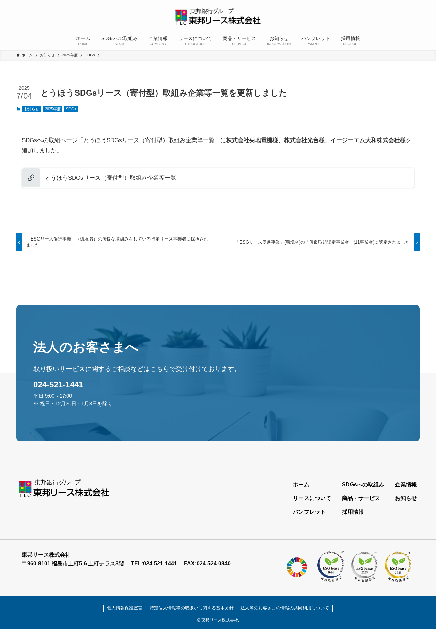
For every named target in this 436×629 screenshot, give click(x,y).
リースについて (312, 498)
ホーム (301, 484)
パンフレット (309, 512)
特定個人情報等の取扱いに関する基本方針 (192, 607)
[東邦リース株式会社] (218, 16)
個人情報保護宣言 (124, 607)
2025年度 (53, 109)
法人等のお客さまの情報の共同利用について (284, 607)
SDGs (71, 109)
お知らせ (31, 109)
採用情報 (353, 512)
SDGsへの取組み (363, 484)
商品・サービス (361, 498)
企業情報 (406, 484)
